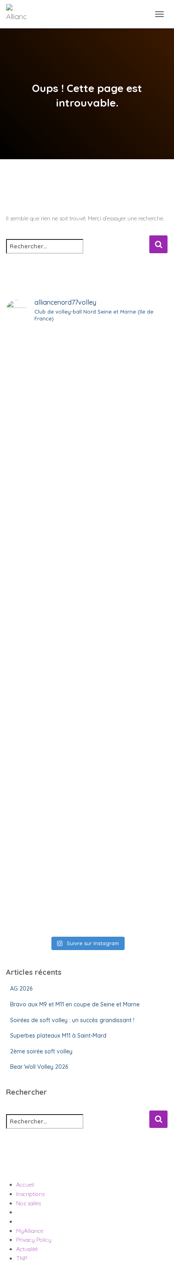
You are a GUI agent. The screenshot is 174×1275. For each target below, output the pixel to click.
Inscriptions (30, 1194)
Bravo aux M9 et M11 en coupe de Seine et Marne (75, 1004)
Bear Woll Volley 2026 (39, 1066)
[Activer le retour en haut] (158, 1259)
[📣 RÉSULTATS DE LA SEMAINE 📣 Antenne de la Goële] (87, 765)
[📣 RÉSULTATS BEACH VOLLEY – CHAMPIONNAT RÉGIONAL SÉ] (87, 573)
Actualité (27, 1249)
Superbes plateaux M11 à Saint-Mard (58, 1035)
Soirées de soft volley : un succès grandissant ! (72, 1020)
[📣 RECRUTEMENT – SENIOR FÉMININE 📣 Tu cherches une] (87, 464)
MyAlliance (29, 1230)
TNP (21, 1258)
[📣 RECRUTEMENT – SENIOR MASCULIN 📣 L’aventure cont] (87, 372)
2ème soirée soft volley (41, 1051)
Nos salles (28, 1203)
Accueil (25, 1184)
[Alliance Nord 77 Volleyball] (19, 14)
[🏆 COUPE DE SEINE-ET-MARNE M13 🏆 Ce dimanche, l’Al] (87, 875)
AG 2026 (21, 988)
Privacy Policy (33, 1239)
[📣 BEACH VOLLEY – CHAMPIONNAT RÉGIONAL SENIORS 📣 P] (87, 674)
